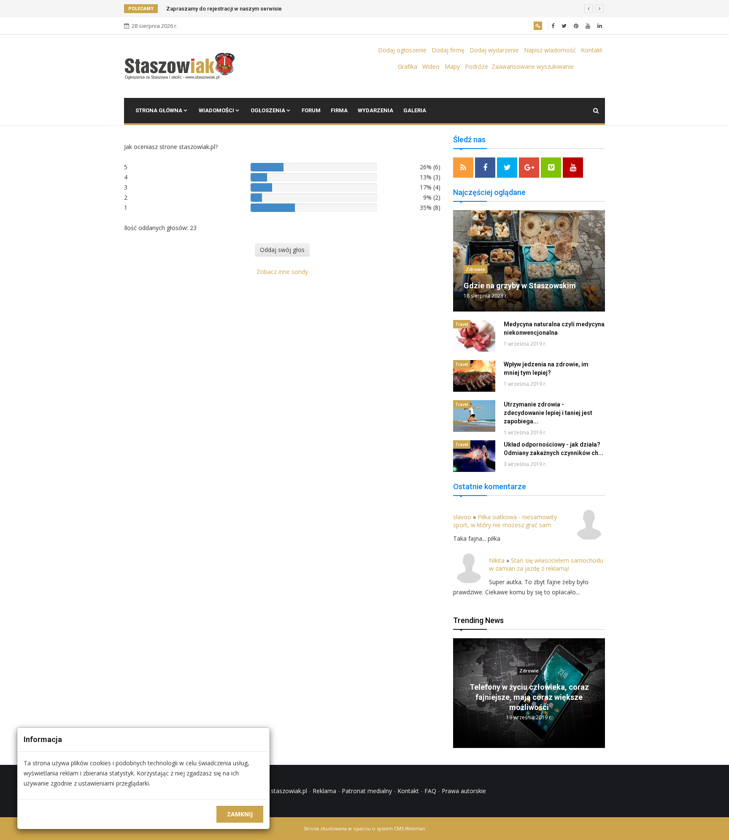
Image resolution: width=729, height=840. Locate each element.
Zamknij (240, 814)
